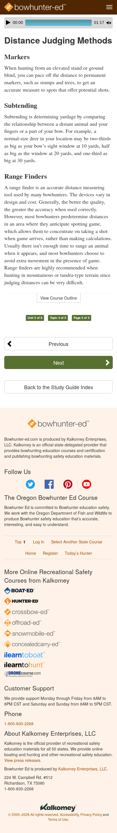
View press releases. (22, 760)
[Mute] (108, 22)
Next (58, 362)
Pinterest (67, 484)
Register (50, 553)
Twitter (30, 484)
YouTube (86, 484)
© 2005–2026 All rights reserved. (33, 814)
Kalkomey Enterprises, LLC (82, 769)
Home (30, 553)
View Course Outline (58, 298)
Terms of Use (58, 819)
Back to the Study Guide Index (58, 387)
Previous (58, 343)
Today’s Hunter (78, 553)
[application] (58, 22)
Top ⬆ (20, 542)
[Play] (8, 22)
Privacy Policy (91, 814)
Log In (38, 542)
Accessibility (69, 814)
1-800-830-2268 (19, 723)
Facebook (49, 484)
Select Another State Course (76, 542)
